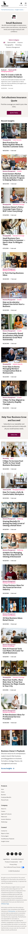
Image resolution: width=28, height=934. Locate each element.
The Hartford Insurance (7, 9)
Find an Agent (4, 836)
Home (2, 792)
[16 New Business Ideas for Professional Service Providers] (14, 701)
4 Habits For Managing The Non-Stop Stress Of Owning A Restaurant (13, 555)
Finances (20, 42)
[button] (14, 113)
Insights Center (19, 9)
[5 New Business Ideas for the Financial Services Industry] (14, 572)
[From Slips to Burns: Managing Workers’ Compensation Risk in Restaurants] (14, 355)
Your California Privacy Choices (12, 867)
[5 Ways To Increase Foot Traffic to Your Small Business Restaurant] (14, 449)
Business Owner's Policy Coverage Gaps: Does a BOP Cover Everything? (13, 209)
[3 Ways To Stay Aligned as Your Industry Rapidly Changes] (14, 388)
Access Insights (6, 768)
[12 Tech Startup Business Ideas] (14, 260)
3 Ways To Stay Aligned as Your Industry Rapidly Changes (13, 402)
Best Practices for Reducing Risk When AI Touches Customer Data (13, 145)
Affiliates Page (5, 903)
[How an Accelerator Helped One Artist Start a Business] (14, 290)
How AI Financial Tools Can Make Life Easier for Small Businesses (13, 651)
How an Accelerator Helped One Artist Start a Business (13, 304)
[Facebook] (12, 855)
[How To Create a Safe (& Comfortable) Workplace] (14, 480)
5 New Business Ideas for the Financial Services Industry (13, 587)
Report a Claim (5, 833)
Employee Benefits (6, 797)
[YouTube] (20, 855)
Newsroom (4, 816)
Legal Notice (6, 859)
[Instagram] (8, 855)
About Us (3, 808)
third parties (11, 911)
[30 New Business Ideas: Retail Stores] (14, 605)
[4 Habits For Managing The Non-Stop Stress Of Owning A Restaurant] (14, 541)
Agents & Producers (6, 814)
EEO (21, 862)
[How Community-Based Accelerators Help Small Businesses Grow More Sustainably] (14, 321)
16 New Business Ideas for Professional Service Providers (14, 717)
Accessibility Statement (17, 859)
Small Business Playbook (7, 838)
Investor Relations (6, 819)
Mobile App (4, 822)
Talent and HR (11, 42)
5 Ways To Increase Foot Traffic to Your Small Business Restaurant (13, 463)
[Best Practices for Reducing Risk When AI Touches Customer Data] (14, 131)
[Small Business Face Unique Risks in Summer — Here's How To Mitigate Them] (14, 226)
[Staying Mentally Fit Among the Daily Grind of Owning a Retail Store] (14, 509)
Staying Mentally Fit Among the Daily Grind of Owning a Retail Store (13, 524)
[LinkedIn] (16, 855)
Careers (3, 811)
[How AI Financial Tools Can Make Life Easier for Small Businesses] (14, 635)
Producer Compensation (11, 862)
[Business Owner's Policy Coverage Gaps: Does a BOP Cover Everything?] (14, 195)
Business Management (13, 47)
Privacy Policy (13, 864)
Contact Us (4, 830)
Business (3, 794)
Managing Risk (9, 45)
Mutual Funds (4, 800)
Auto (2, 789)
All (4, 42)
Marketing (18, 45)
